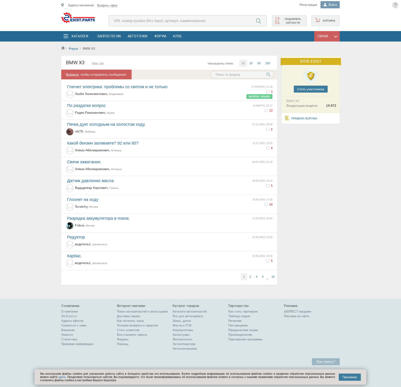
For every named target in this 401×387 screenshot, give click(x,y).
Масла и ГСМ (182, 325)
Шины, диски (182, 320)
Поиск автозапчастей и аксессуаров (142, 311)
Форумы (122, 339)
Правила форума (304, 118)
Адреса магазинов (81, 5)
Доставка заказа (128, 316)
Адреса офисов (72, 320)
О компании (69, 311)
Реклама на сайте (296, 316)
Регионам (235, 320)
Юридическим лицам (243, 330)
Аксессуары (181, 334)
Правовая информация (77, 344)
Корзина (329, 20)
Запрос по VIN (109, 36)
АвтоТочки (137, 36)
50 (259, 63)
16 (273, 276)
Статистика (69, 339)
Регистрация (308, 4)
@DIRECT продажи (297, 311)
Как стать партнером (243, 311)
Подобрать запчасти (293, 21)
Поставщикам (238, 325)
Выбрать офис (107, 5)
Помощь (123, 344)
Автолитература (184, 344)
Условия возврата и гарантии (137, 325)
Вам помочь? (326, 361)
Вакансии (67, 330)
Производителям (240, 334)
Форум (160, 36)
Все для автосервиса (188, 316)
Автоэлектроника (185, 348)
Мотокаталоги (182, 339)
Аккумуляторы (183, 330)
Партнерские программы (245, 339)
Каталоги (80, 36)
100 (267, 63)
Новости (67, 334)
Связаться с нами (73, 325)
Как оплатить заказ (130, 320)
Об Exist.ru (69, 316)
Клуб (177, 36)
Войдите (72, 74)
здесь (62, 377)
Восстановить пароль (132, 334)
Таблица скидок (239, 316)
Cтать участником (310, 89)
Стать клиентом (128, 330)
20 (251, 63)
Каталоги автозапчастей (190, 311)
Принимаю (350, 377)
